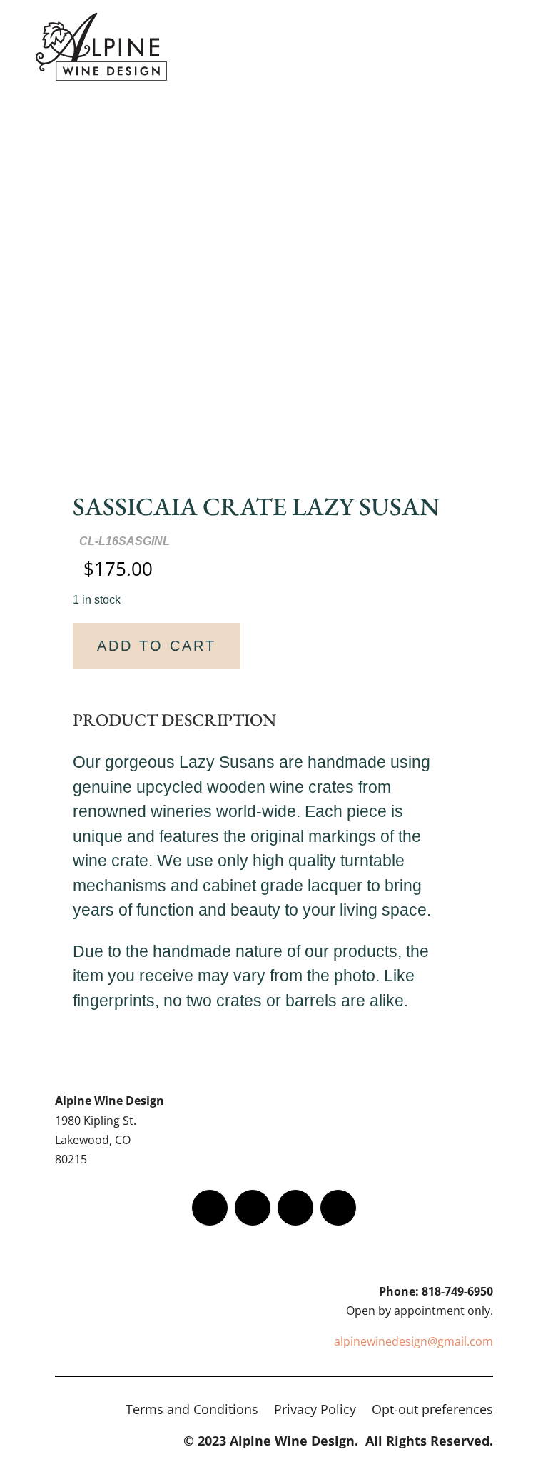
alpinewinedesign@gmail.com (413, 1341)
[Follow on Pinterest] (338, 1207)
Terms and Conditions (192, 1411)
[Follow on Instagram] (295, 1207)
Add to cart (156, 646)
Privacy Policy (315, 1411)
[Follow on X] (252, 1207)
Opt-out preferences (432, 1411)
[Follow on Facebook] (209, 1207)
